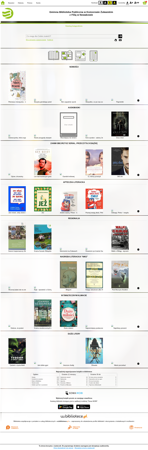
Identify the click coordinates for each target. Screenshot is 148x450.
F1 (131, 3)
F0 (127, 3)
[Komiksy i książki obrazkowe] (67, 61)
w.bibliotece (63, 421)
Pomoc (29, 3)
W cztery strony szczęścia (96, 377)
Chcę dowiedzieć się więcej (63, 448)
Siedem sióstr (35, 383)
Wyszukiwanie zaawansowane (36, 40)
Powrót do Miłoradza (65, 384)
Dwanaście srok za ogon (95, 379)
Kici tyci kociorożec (94, 381)
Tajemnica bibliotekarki (95, 384)
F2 (137, 3)
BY (114, 3)
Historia (20, 3)
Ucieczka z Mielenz (65, 383)
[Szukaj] (120, 36)
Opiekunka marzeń (65, 377)
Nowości (11, 3)
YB (110, 3)
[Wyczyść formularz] (115, 40)
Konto (38, 3)
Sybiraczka (63, 379)
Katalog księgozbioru (74, 26)
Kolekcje (50, 40)
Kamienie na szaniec (37, 379)
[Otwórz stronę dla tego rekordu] (17, 86)
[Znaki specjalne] (120, 40)
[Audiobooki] (80, 61)
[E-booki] (94, 61)
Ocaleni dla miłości (94, 383)
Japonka (62, 381)
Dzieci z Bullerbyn (36, 381)
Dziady (33, 377)
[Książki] (54, 61)
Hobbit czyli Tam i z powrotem (39, 384)
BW (105, 3)
